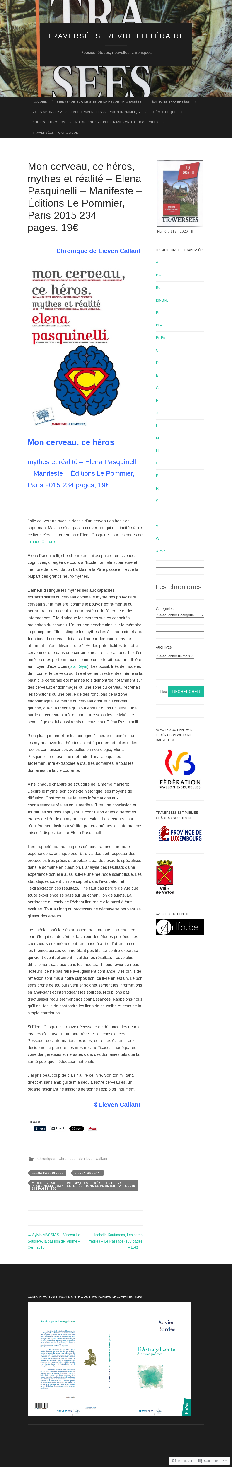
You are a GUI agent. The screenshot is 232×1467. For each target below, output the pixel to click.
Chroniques (46, 1159)
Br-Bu (160, 338)
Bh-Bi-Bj (162, 300)
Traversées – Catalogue (55, 132)
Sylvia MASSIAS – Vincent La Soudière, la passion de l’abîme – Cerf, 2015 (54, 1241)
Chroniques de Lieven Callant (83, 1159)
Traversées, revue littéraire (116, 36)
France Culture (41, 541)
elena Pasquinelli (48, 1173)
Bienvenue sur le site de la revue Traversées (99, 101)
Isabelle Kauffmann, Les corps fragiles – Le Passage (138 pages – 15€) (116, 1241)
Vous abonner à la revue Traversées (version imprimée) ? (87, 112)
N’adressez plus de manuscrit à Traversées (117, 122)
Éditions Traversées (171, 101)
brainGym (78, 666)
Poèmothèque (163, 112)
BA (158, 275)
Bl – (159, 325)
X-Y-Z (161, 551)
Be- (159, 288)
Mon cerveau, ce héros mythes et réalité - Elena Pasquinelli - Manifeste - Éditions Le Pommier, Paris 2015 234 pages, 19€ (83, 1186)
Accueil (40, 101)
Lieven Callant (88, 1173)
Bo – (160, 313)
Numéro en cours (49, 122)
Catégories (165, 609)
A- (158, 262)
